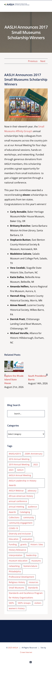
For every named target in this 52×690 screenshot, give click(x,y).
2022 (35, 464)
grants (24, 544)
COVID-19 (13, 528)
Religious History (17, 582)
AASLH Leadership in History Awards (22, 483)
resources (33, 582)
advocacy (32, 490)
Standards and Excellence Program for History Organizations (26, 595)
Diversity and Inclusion (20, 533)
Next (42, 61)
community (28, 517)
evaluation (27, 539)
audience (32, 506)
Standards (33, 587)
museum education (18, 560)
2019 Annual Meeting (19, 464)
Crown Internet (26, 652)
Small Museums (16, 587)
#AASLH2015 (15, 453)
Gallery (14, 369)
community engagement (20, 522)
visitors (37, 603)
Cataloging (25, 512)
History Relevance (17, 549)
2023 (11, 469)
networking (14, 566)
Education (13, 539)
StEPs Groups (24, 603)
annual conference (18, 501)
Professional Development (21, 576)
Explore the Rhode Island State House (13, 363)
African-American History (21, 496)
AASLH (20, 469)
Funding (13, 544)
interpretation (15, 555)
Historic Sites (36, 544)
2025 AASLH (13, 647)
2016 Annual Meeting (19, 459)
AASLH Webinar (16, 490)
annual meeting (16, 506)
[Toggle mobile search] (41, 7)
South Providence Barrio (37, 363)
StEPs (11, 603)
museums (36, 560)
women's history (17, 608)
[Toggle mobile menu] (46, 7)
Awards (12, 512)
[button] (5, 375)
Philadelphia (15, 571)
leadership (31, 555)
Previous (33, 61)
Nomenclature (30, 566)
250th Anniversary (33, 453)
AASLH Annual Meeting (20, 475)
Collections (14, 517)
